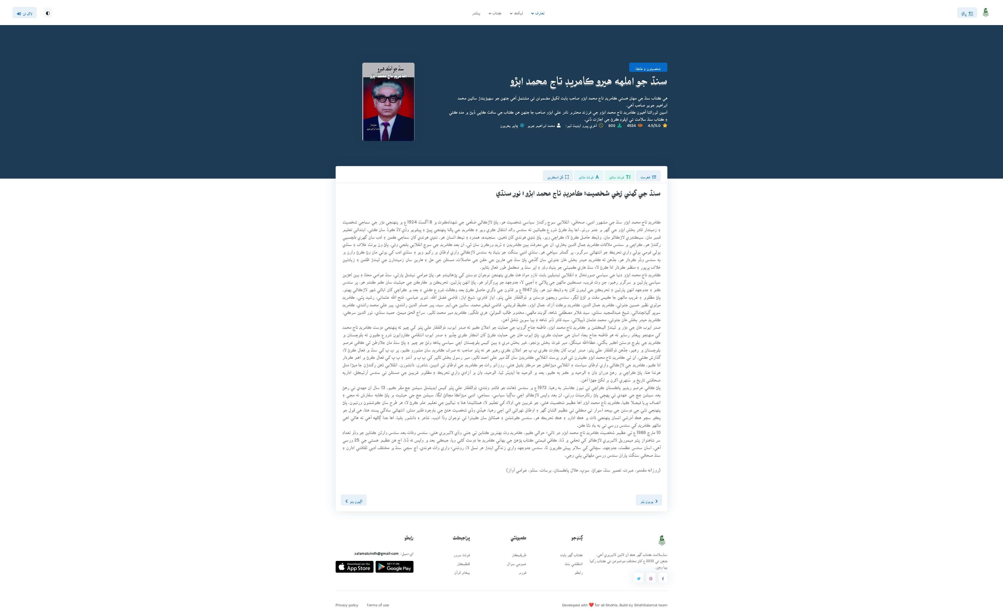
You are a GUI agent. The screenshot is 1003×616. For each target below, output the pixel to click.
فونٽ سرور (461, 553)
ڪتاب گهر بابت (571, 553)
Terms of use (378, 603)
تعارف (539, 11)
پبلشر (476, 11)
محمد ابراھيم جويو (541, 124)
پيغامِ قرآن (462, 571)
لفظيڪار (463, 562)
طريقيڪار (519, 553)
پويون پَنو (646, 500)
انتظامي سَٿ (574, 562)
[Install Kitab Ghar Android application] (394, 565)
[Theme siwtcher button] (47, 12)
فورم (522, 571)
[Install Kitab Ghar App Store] (355, 565)
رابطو (578, 571)
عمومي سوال (516, 562)
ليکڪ (518, 11)
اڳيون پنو (356, 500)
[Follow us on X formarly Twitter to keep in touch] (638, 577)
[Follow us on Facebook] (662, 577)
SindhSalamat (645, 603)
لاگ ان (27, 12)
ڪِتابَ (497, 11)
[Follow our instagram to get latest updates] (650, 577)
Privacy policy (347, 603)
